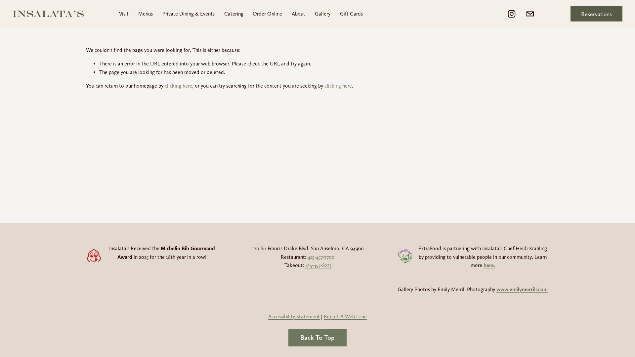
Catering (233, 14)
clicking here (178, 86)
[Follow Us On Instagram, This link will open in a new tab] (511, 14)
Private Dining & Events (188, 14)
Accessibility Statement (294, 316)
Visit (124, 14)
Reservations (596, 14)
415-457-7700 (321, 257)
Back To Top (317, 337)
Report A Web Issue (345, 316)
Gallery (322, 14)
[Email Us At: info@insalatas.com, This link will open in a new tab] (530, 14)
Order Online (267, 14)
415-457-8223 (318, 265)
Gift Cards (351, 14)
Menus (145, 14)
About (298, 14)
